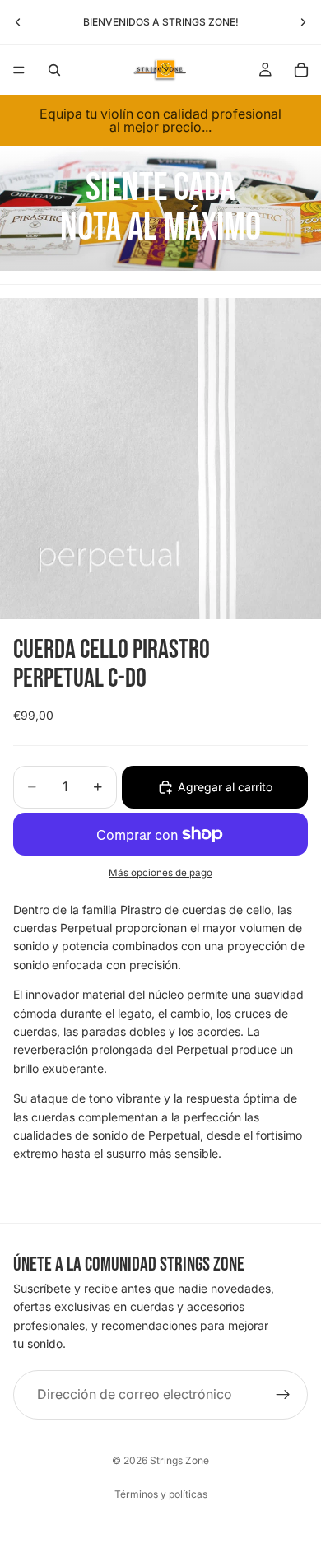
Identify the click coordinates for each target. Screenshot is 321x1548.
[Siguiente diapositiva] (303, 22)
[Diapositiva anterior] (18, 22)
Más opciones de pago (160, 873)
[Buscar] (54, 70)
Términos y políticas (160, 1494)
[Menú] (19, 70)
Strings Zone (179, 1460)
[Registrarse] (283, 1394)
